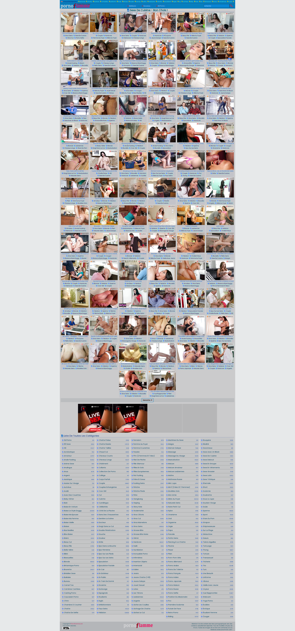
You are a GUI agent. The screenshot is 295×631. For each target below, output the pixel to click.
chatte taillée (113, 448)
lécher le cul (148, 612)
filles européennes (148, 471)
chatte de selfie (78, 612)
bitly (191, 1)
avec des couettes (78, 495)
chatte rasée (213, 313)
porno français (128, 313)
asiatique (78, 479)
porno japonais (185, 368)
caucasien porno (78, 597)
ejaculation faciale (224, 38)
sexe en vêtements (129, 258)
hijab (175, 1)
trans (215, 1)
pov (200, 173)
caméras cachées (78, 589)
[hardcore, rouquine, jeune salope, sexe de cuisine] (162, 22)
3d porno (78, 440)
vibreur (111, 93)
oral (183, 518)
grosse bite (188, 63)
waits (132, 1)
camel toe (78, 585)
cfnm (78, 601)
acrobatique (78, 452)
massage (183, 452)
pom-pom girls (183, 557)
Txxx (86, 41)
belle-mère (78, 550)
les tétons (148, 593)
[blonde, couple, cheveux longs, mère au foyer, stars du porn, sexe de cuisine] (191, 77)
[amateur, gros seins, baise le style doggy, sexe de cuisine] (191, 270)
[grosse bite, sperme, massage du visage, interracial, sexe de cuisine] (191, 50)
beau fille (185, 36)
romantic (104, 1)
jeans (148, 573)
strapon (217, 522)
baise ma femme (78, 518)
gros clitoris (148, 514)
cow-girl (67, 93)
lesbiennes (79, 146)
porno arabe (183, 565)
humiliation (148, 550)
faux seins (169, 176)
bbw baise (78, 534)
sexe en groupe (217, 463)
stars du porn (82, 148)
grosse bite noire (101, 120)
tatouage (217, 546)
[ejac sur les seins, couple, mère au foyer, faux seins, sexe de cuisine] (162, 160)
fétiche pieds (98, 313)
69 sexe (78, 444)
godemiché (148, 510)
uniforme (217, 577)
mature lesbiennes (183, 471)
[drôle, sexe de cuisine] (220, 160)
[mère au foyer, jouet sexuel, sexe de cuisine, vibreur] (104, 77)
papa (183, 530)
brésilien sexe (78, 573)
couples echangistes (113, 487)
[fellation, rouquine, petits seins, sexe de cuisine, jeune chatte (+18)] (75, 325)
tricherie (217, 561)
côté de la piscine (113, 510)
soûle (217, 506)
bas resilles (137, 93)
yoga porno (217, 601)
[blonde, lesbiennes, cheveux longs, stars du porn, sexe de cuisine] (75, 132)
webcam (217, 597)
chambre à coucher (78, 604)
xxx (201, 1)
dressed (208, 1)
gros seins (69, 36)
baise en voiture (78, 506)
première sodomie (183, 604)
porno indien (183, 577)
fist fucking (148, 475)
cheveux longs (138, 38)
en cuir (113, 569)
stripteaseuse (217, 526)
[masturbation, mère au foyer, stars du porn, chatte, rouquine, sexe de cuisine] (133, 215)
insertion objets (148, 561)
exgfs (113, 601)
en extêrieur (113, 573)
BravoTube (142, 14)
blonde (163, 63)
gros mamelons (148, 522)
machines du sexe (183, 440)
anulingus (78, 467)
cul (113, 495)
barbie (96, 1)
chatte (139, 231)
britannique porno (78, 565)
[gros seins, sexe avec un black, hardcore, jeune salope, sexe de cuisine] (220, 77)
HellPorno (230, 14)
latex (148, 589)
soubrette (217, 495)
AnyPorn (114, 14)
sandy (138, 1)
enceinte (113, 585)
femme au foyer (99, 38)
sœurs (217, 538)
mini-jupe (183, 483)
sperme (229, 36)
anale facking (72, 63)
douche (113, 534)
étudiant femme (217, 612)
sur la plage (217, 530)
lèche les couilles (148, 604)
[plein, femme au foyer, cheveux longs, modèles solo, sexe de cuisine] (75, 187)
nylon (231, 203)
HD (145, 93)
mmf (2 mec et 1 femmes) (183, 487)
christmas (222, 1)
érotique (217, 608)
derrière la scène (113, 518)
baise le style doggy (138, 63)
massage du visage (187, 65)
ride (196, 1)
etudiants (113, 597)
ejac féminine (113, 550)
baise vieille (138, 118)
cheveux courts (113, 456)
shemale (217, 483)
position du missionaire (183, 597)
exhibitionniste (113, 604)
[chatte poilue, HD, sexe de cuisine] (104, 160)
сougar (139, 91)
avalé (78, 491)
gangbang (148, 499)
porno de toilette (183, 569)
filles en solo (148, 467)
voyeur (217, 589)
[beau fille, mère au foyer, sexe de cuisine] (191, 22)
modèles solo (82, 203)
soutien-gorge (217, 503)
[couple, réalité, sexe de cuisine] (162, 187)
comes (185, 1)
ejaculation (187, 120)
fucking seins (148, 483)
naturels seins (75, 176)
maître (183, 475)
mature (183, 463)
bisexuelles (78, 557)
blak (119, 1)
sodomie (217, 491)
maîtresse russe (183, 479)
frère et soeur (148, 479)
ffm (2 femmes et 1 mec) (220, 286)
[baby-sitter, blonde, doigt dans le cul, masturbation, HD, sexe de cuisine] (104, 132)
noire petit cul (183, 506)
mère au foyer (112, 38)
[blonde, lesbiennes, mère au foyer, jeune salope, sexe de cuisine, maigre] (191, 215)
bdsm (82, 63)
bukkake (78, 577)
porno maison (183, 585)
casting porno (78, 593)
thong (184, 176)
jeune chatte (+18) (148, 577)
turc (217, 569)
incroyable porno (148, 554)
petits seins (98, 65)
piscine (183, 546)
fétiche (112, 311)
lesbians (152, 1)
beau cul (78, 542)
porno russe (183, 589)
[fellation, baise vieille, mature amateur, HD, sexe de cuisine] (133, 105)
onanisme (216, 148)
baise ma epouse (78, 514)
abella (159, 1)
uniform (113, 1)
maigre (227, 258)
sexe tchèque (217, 479)
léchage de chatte (148, 608)
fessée (148, 452)
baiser (84, 258)
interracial (127, 38)
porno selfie (80, 38)
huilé (148, 546)
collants (113, 467)
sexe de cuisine (80, 36)
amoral (82, 1)
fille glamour (148, 463)
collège (113, 475)
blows (125, 1)
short (217, 487)
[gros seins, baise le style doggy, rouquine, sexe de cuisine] (133, 50)
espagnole (113, 593)
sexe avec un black (226, 91)
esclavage (113, 589)
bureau (78, 581)
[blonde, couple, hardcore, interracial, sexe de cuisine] (75, 270)
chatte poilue (102, 173)
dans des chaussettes (113, 514)
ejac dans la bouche (113, 546)
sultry (145, 1)
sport (217, 514)
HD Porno (161, 6)
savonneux (217, 448)
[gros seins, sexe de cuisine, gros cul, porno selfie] (75, 22)
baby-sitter (101, 146)
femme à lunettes (148, 448)
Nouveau (146, 6)
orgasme (183, 522)
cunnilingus (113, 503)
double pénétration (113, 530)
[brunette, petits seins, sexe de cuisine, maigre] (220, 243)
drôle (214, 173)
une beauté (217, 573)
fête (148, 495)
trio (217, 565)
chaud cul (113, 452)
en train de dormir (113, 581)
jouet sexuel (110, 91)
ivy (180, 1)
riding (183, 616)
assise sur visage (78, 483)
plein (84, 118)
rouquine (167, 36)
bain (78, 503)
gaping (148, 503)
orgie (183, 526)
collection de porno (113, 471)
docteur (113, 522)
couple (100, 36)
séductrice (217, 534)
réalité (166, 201)
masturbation (166, 120)
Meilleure (132, 6)
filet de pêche (148, 459)
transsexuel (217, 557)
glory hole (148, 506)
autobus (78, 487)
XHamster (85, 14)
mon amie (183, 495)
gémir (148, 538)
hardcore (108, 36)
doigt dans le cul (167, 118)
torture (217, 554)
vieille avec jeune (168, 258)
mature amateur (131, 120)
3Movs (173, 14)
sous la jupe (217, 499)
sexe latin (217, 475)
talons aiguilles (217, 542)
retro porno (183, 612)
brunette (85, 65)
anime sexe (78, 463)
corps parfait (113, 479)
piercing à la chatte (183, 542)
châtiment (113, 463)
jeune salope (156, 38)
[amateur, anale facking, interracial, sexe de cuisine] (75, 215)
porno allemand (183, 561)
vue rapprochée (160, 394)
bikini (193, 366)
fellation (221, 36)
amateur (96, 201)
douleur (113, 538)
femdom (228, 65)
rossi (230, 1)
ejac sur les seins (191, 148)
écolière (217, 604)
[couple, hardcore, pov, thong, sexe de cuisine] (191, 160)
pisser (183, 550)
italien (148, 569)
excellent (167, 1)
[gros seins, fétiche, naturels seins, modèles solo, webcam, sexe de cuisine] (75, 353)
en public (113, 577)
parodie (183, 534)
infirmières (148, 557)
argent (78, 475)
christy (89, 1)
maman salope (183, 448)
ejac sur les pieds (113, 554)
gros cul (70, 38)
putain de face (183, 608)
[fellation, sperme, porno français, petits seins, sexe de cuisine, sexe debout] (133, 298)
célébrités (113, 506)
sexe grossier (217, 471)
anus (154, 339)
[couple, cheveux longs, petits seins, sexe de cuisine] (104, 50)
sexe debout (217, 459)
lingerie (156, 120)
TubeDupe (201, 14)
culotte (143, 176)
